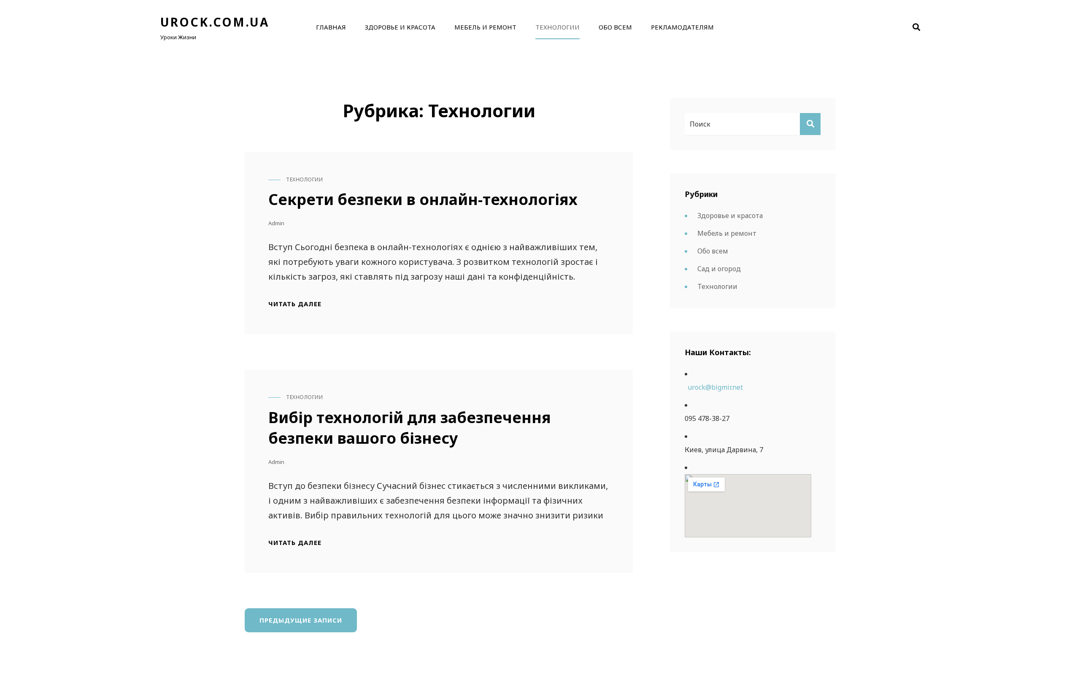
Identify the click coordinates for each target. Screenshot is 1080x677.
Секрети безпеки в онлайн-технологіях (423, 199)
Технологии (557, 27)
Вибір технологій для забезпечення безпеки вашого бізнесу (409, 427)
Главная (331, 27)
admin (276, 223)
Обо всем (615, 27)
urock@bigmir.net (715, 387)
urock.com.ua (214, 22)
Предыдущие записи (300, 620)
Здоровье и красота (400, 27)
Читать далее (294, 304)
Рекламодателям (682, 27)
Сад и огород (719, 268)
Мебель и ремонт (485, 27)
